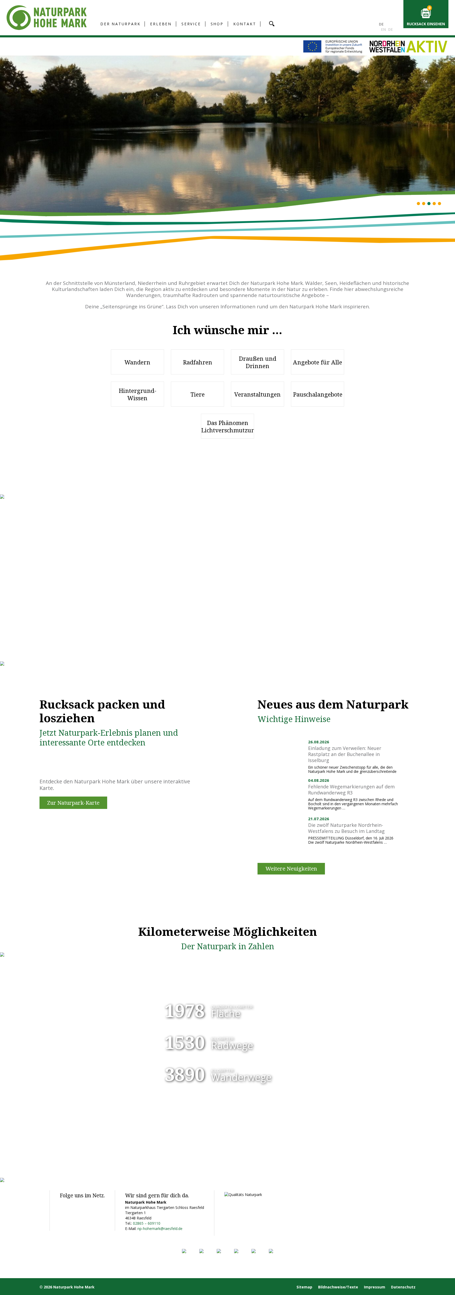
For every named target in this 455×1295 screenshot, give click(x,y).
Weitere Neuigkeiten (291, 868)
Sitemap (304, 1286)
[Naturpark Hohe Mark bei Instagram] (76, 1204)
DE (381, 24)
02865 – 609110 (146, 1223)
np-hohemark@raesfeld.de (159, 1228)
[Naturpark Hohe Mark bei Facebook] (64, 1204)
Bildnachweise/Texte (338, 1286)
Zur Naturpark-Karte (73, 802)
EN (383, 29)
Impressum (374, 1286)
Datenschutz (403, 1286)
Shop (217, 23)
